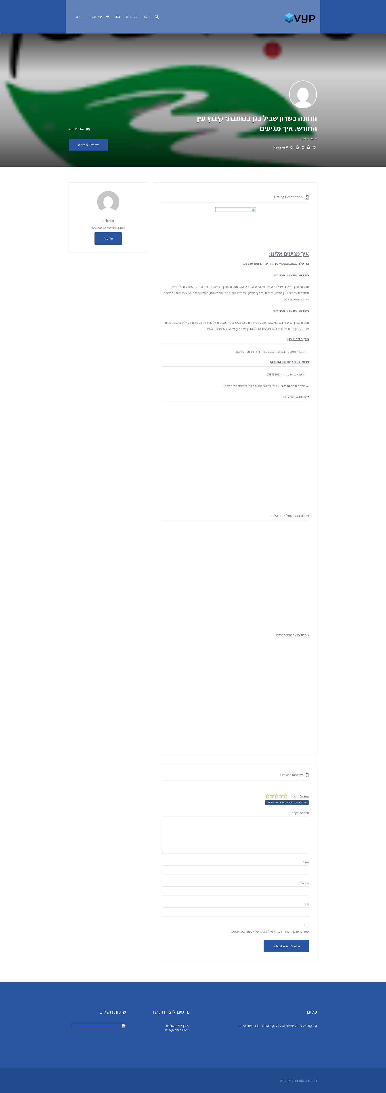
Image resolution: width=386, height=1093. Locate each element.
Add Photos (77, 129)
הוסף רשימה (97, 17)
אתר (306, 904)
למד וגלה (131, 17)
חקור (146, 17)
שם (306, 862)
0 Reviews (280, 147)
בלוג (117, 17)
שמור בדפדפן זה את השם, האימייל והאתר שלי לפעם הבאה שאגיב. (270, 931)
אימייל (304, 883)
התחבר (79, 17)
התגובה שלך (300, 813)
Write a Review (88, 145)
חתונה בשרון (287, 386)
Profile (108, 238)
